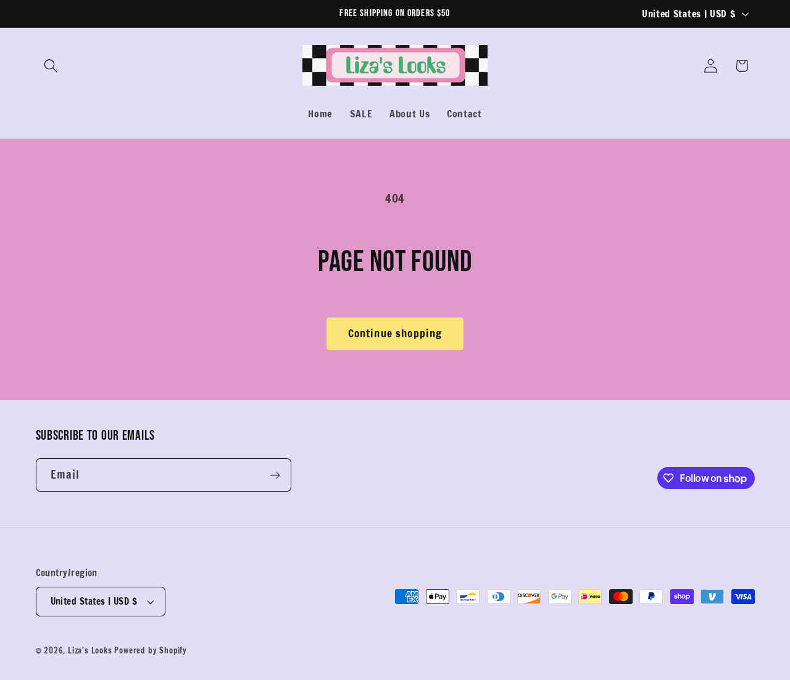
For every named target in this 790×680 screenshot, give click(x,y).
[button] (51, 66)
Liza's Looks (90, 651)
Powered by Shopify (150, 651)
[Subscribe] (275, 475)
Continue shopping (395, 333)
